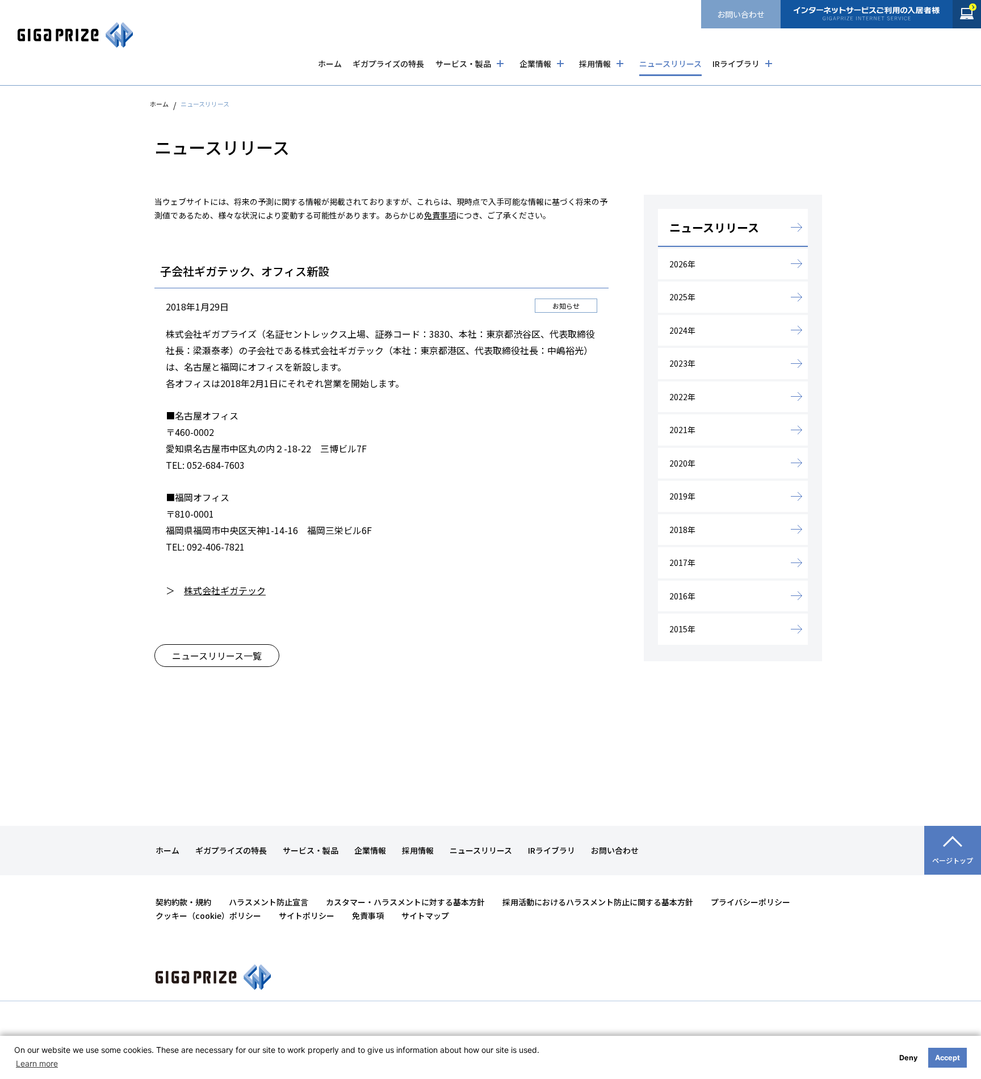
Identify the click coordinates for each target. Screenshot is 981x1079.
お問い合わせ (741, 14)
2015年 (682, 629)
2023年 (682, 363)
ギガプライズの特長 (388, 63)
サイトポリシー (306, 915)
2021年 (682, 429)
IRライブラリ (736, 63)
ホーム (330, 63)
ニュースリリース (670, 63)
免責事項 (440, 215)
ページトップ (952, 860)
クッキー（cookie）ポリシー (208, 915)
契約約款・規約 (183, 902)
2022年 (682, 396)
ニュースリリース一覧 (217, 655)
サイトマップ (425, 915)
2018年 (682, 529)
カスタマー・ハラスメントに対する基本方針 (405, 902)
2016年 (682, 596)
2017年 (682, 562)
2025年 (682, 297)
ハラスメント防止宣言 (268, 902)
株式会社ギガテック (225, 590)
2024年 (682, 330)
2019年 (682, 496)
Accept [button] (947, 1057)
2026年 (682, 264)
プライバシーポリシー (750, 902)
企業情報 (535, 63)
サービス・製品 (463, 63)
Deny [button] (908, 1057)
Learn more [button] (37, 1063)
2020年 (682, 463)
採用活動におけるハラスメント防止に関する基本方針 (597, 902)
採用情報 (595, 63)
